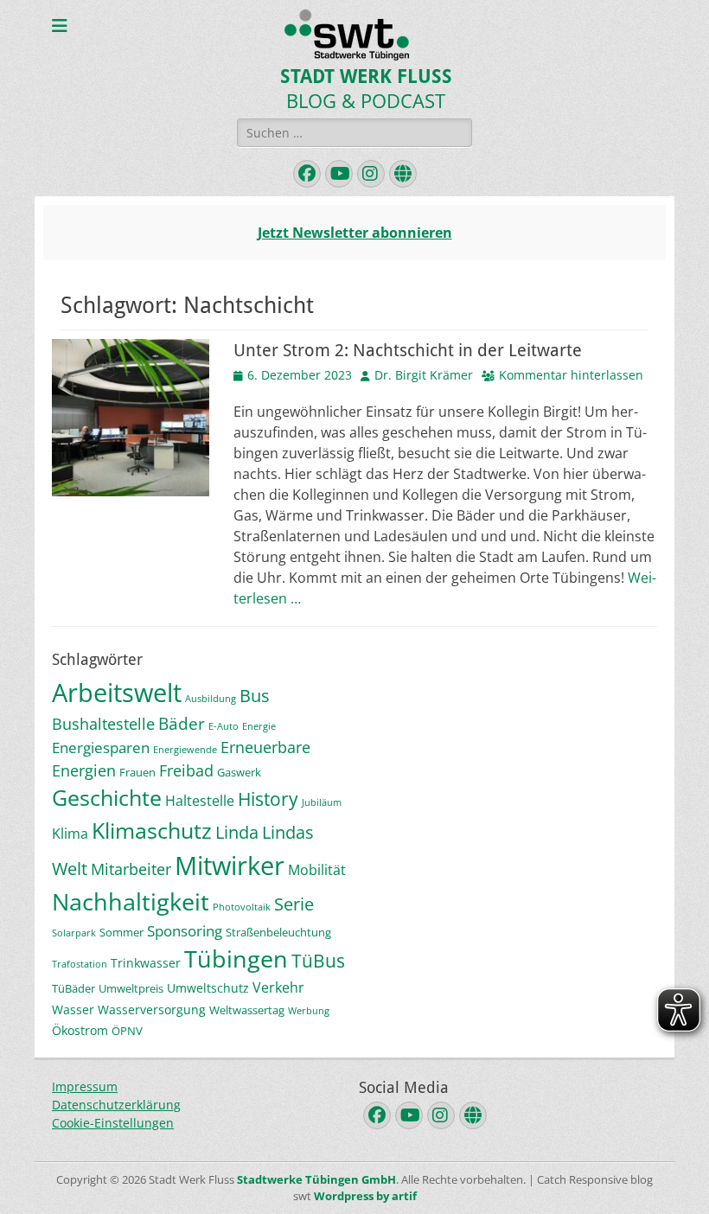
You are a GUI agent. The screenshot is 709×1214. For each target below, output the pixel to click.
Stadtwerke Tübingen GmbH (316, 1179)
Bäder (181, 723)
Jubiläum (322, 802)
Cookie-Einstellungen (113, 1123)
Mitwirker (229, 865)
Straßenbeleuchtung (278, 932)
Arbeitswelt (117, 692)
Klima (70, 833)
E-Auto (223, 726)
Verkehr (278, 987)
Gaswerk (239, 772)
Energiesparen (101, 747)
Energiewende (185, 750)
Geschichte (107, 797)
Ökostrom (80, 1030)
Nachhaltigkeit (130, 901)
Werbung (308, 1011)
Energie (259, 726)
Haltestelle (199, 800)
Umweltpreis (131, 988)
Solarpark (74, 933)
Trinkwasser (146, 963)
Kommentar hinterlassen (571, 375)
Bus (255, 695)
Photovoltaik (242, 907)
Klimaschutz (152, 830)
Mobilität (317, 869)
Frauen (137, 772)
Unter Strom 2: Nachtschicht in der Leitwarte (407, 350)
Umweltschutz (208, 988)
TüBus (318, 960)
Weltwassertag (246, 1010)
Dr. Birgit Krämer (423, 375)
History (268, 798)
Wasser (73, 1009)
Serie (294, 904)
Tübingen (236, 958)
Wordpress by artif (365, 1196)
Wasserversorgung (152, 1009)
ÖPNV (127, 1030)
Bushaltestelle (103, 723)
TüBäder (73, 988)
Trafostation (79, 964)
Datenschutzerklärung (116, 1104)
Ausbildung (210, 699)
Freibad (186, 770)
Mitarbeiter (131, 869)
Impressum (85, 1086)
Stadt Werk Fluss (366, 76)
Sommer (121, 932)
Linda (237, 832)
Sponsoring (184, 931)
